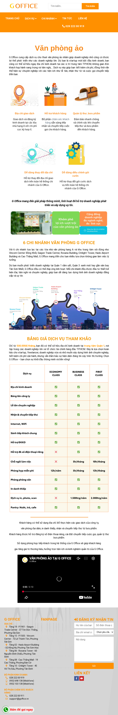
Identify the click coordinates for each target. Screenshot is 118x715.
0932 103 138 (16, 684)
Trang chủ (12, 18)
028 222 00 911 (16, 696)
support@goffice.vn (19, 699)
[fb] (76, 678)
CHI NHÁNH (48, 18)
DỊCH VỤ (30, 18)
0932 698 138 (16, 681)
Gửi (94, 666)
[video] (81, 678)
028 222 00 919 (74, 26)
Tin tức (67, 18)
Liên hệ (82, 18)
